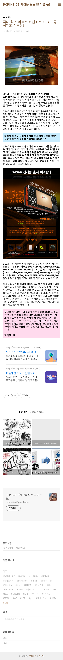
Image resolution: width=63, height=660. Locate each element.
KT (52, 580)
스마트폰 (34, 576)
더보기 (5, 603)
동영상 (7, 598)
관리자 (41, 656)
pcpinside (23, 580)
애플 (50, 585)
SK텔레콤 (8, 585)
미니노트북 (9, 580)
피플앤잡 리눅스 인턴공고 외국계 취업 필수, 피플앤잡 (22, 373)
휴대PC (28, 585)
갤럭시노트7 (9, 576)
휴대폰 (35, 593)
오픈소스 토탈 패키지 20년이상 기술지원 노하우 (22, 352)
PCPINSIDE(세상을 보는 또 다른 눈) (26, 4)
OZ (15, 598)
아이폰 (35, 580)
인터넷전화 (41, 598)
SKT (56, 589)
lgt (31, 598)
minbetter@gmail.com (17, 502)
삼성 (19, 585)
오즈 (6, 593)
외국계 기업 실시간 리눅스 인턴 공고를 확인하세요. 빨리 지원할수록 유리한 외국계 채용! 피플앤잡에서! (22, 378)
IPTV (44, 580)
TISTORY (32, 656)
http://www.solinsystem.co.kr (21, 347)
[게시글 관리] (15, 395)
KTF (26, 593)
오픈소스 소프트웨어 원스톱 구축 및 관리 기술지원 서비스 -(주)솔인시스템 (22, 357)
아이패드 (46, 593)
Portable (8, 589)
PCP (23, 598)
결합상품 (16, 593)
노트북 (46, 589)
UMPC (54, 598)
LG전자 (22, 576)
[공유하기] (11, 395)
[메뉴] (59, 4)
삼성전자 (39, 585)
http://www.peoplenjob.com (20, 368)
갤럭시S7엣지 (33, 589)
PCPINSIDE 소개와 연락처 (14, 548)
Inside (20, 589)
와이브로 (46, 576)
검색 (57, 619)
